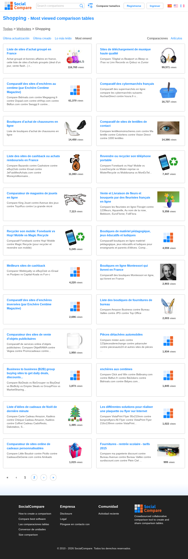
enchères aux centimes (116, 369)
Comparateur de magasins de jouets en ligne (32, 195)
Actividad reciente (108, 513)
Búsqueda (81, 6)
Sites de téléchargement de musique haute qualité (125, 51)
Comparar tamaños (108, 5)
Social (152, 508)
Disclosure (66, 513)
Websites (24, 29)
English (176, 5)
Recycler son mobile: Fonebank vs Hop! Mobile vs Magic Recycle (31, 233)
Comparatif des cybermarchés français (127, 83)
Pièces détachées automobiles (121, 334)
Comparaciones (157, 38)
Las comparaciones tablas (34, 524)
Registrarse (134, 5)
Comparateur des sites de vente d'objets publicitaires (29, 336)
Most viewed (83, 38)
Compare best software (32, 518)
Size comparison (28, 534)
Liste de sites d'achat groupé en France (29, 51)
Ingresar (155, 5)
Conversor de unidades (32, 529)
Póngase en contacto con (75, 524)
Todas (8, 29)
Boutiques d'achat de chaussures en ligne (32, 123)
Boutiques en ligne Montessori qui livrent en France (124, 267)
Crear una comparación (90, 6)
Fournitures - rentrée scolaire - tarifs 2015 (125, 446)
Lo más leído (63, 38)
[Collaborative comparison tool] (18, 6)
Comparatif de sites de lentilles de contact (123, 123)
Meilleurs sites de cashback (26, 265)
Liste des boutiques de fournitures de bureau (126, 302)
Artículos (176, 38)
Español (169, 5)
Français (182, 5)
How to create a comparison (35, 513)
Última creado (42, 38)
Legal (63, 518)
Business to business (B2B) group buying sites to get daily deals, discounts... (31, 373)
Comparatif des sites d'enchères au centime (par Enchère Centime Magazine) (31, 88)
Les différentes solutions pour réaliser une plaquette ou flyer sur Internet (126, 408)
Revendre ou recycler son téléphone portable (125, 158)
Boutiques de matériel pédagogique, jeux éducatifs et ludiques (125, 233)
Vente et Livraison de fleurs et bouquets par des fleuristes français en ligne (125, 197)
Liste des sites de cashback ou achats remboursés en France (33, 158)
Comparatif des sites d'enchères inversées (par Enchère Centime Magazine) (29, 304)
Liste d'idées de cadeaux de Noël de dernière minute (32, 408)
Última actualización (16, 38)
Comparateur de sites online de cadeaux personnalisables (28, 446)
